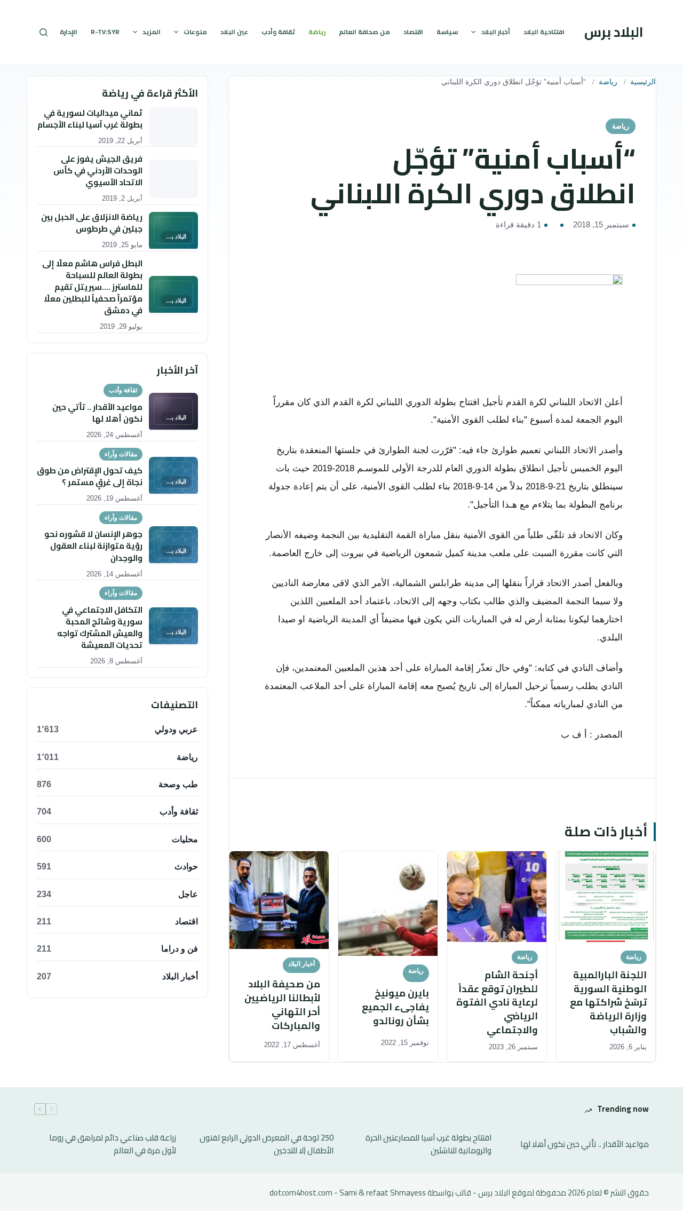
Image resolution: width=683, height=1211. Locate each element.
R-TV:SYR (105, 32)
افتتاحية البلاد (544, 32)
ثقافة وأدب (278, 32)
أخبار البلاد (495, 32)
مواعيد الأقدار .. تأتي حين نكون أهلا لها (584, 1144)
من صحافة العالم (364, 32)
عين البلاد (234, 32)
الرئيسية (643, 82)
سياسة (447, 32)
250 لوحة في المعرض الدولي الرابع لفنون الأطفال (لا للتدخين (266, 1144)
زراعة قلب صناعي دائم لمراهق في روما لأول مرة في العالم (112, 1144)
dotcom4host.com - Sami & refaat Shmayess (347, 1192)
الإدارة (68, 32)
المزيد (151, 32)
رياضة (316, 32)
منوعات (195, 32)
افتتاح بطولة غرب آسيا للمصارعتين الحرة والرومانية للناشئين (428, 1144)
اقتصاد (413, 32)
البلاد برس (614, 31)
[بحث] (43, 32)
